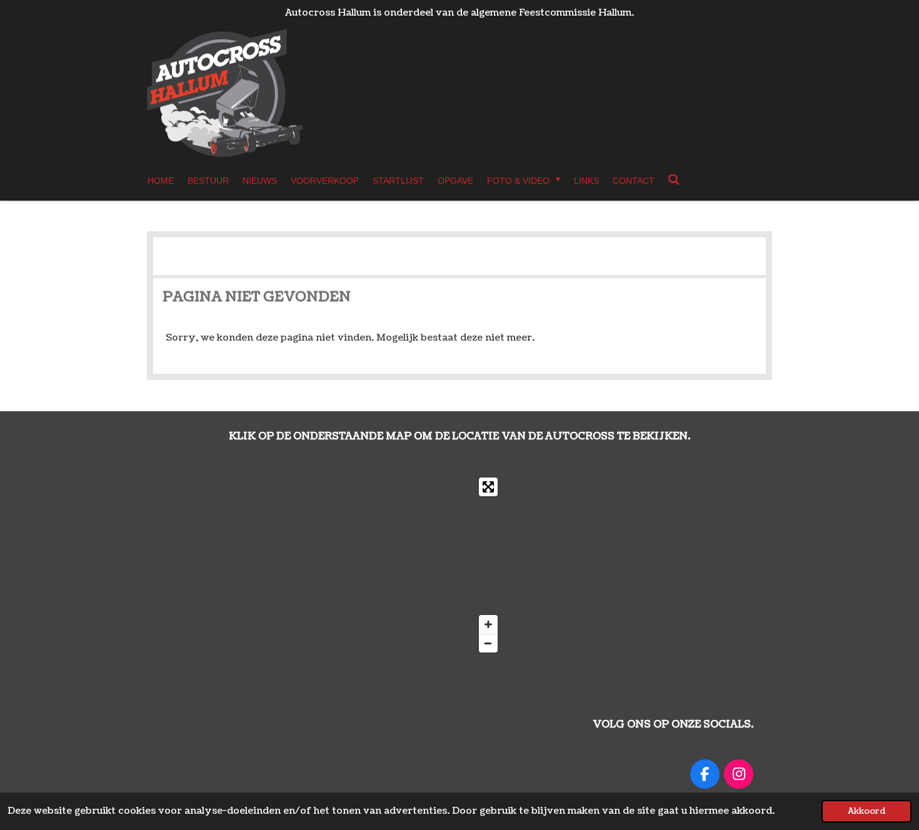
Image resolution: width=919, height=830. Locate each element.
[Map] (335, 565)
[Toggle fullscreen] (488, 487)
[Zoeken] (674, 180)
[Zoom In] (488, 624)
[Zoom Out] (488, 643)
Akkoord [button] (866, 811)
